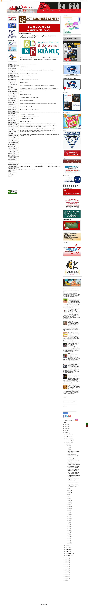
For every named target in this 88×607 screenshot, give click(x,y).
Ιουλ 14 (68, 516)
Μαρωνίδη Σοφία (11, 113)
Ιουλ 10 (68, 524)
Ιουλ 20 (68, 504)
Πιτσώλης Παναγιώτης (12, 140)
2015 (66, 570)
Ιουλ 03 (68, 538)
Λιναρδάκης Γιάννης (12, 105)
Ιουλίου (67, 444)
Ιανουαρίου (68, 555)
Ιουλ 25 (68, 494)
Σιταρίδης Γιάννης (11, 153)
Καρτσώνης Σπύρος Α (12, 94)
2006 (66, 580)
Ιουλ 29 (68, 449)
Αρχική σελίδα (39, 166)
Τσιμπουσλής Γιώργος (12, 168)
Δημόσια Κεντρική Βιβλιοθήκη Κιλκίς (31, 116)
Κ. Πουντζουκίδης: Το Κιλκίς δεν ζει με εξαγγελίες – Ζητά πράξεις (74, 376)
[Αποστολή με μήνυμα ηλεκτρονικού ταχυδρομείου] (29, 114)
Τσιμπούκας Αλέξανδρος (13, 164)
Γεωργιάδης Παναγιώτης (13, 73)
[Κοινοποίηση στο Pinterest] (33, 114)
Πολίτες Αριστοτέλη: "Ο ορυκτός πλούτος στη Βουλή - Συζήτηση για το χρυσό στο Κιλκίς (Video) (74, 387)
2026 (66, 424)
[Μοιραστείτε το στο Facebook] (32, 114)
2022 (66, 432)
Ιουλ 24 (68, 496)
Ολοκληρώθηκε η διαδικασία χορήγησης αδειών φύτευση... (73, 464)
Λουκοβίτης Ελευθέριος (13, 107)
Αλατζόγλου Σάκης (12, 68)
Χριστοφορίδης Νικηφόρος (11, 175)
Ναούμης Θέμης (11, 129)
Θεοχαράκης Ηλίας (12, 77)
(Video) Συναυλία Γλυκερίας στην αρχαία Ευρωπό (72, 486)
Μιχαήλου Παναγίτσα (12, 124)
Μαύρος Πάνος (11, 118)
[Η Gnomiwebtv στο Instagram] (76, 420)
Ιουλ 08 (68, 528)
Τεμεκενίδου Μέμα (11, 159)
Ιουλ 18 (68, 508)
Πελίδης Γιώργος (11, 138)
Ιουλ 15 (68, 514)
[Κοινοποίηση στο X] (31, 114)
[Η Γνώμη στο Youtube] (68, 418)
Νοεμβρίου (68, 436)
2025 (66, 426)
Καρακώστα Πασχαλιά (12, 89)
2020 (66, 560)
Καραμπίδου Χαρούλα (12, 91)
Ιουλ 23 (68, 498)
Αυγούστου (68, 442)
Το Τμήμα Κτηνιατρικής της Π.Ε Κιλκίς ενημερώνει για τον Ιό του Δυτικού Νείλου (73, 300)
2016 (66, 568)
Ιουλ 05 (68, 534)
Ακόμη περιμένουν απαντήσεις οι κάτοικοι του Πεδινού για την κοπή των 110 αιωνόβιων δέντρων (73, 323)
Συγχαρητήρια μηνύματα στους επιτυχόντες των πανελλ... (73, 476)
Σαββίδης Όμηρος (11, 146)
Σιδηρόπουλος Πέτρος (12, 151)
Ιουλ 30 (68, 447)
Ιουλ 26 (68, 492)
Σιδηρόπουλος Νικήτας (13, 149)
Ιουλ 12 (68, 520)
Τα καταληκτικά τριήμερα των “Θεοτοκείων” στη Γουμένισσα (73, 344)
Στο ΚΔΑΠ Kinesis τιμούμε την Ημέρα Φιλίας (73, 452)
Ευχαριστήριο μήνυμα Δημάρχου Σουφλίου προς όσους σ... (73, 460)
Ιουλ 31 (68, 445)
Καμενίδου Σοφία (11, 82)
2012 (66, 576)
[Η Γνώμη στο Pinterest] (69, 416)
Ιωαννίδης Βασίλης (12, 79)
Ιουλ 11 (68, 522)
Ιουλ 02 (68, 540)
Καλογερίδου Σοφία (12, 81)
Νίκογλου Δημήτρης (12, 131)
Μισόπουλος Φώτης (12, 122)
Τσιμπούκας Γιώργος (12, 166)
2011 (66, 578)
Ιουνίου (67, 545)
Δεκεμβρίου (68, 434)
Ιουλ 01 (68, 542)
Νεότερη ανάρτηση (24, 166)
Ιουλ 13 (68, 518)
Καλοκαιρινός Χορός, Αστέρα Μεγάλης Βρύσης (73, 479)
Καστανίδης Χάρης (12, 98)
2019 (66, 562)
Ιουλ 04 (68, 536)
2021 (66, 558)
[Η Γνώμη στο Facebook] (64, 416)
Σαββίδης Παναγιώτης (12, 148)
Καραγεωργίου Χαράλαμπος (11, 87)
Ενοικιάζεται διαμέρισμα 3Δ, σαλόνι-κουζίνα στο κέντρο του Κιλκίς (74, 334)
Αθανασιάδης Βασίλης (12, 66)
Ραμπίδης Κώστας (12, 144)
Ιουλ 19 (68, 506)
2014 (66, 572)
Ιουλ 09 (68, 526)
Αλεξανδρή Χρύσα (12, 70)
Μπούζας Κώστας (11, 128)
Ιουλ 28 (68, 488)
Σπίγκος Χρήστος (11, 155)
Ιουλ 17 (68, 510)
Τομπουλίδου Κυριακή (12, 162)
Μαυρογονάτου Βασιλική (13, 117)
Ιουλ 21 (68, 502)
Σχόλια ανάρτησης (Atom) (29, 169)
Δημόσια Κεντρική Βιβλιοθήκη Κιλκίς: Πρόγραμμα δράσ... (73, 473)
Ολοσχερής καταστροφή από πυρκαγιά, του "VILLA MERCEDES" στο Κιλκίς (73, 365)
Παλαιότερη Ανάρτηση (54, 166)
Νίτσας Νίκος (10, 133)
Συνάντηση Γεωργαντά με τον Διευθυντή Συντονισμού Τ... (73, 470)
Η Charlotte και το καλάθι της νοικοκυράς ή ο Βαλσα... (73, 482)
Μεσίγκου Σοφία (11, 120)
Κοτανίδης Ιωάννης (12, 104)
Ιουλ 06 (68, 532)
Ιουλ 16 (68, 512)
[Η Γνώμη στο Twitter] (67, 416)
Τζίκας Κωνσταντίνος (12, 173)
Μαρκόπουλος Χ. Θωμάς (13, 111)
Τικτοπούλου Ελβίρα (12, 160)
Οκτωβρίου (68, 438)
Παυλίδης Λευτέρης (12, 137)
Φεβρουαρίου (69, 553)
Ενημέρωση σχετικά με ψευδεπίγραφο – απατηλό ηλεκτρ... (72, 455)
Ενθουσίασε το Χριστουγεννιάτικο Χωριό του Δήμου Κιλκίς (73, 355)
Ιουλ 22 (68, 500)
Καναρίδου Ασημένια (12, 84)
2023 (66, 430)
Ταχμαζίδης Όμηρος (12, 157)
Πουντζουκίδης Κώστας (13, 142)
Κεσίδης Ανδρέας (11, 100)
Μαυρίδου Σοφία (11, 115)
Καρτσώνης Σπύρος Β (12, 96)
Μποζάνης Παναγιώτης (13, 126)
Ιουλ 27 (68, 490)
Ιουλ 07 (68, 530)
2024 (66, 428)
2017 (66, 566)
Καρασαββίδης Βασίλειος (13, 93)
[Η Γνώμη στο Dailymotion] (69, 420)
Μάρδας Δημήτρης (12, 109)
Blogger (45, 604)
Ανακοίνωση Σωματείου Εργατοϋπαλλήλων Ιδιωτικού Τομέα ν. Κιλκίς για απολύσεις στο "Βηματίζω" (74, 311)
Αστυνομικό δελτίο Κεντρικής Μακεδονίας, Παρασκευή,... (73, 467)
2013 (66, 574)
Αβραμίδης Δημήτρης (12, 64)
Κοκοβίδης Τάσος (11, 102)
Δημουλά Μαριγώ (11, 75)
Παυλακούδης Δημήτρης (13, 135)
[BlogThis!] (30, 114)
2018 (66, 564)
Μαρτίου (68, 551)
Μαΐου (67, 547)
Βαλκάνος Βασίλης (12, 71)
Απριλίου (68, 549)
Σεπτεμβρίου (68, 440)
